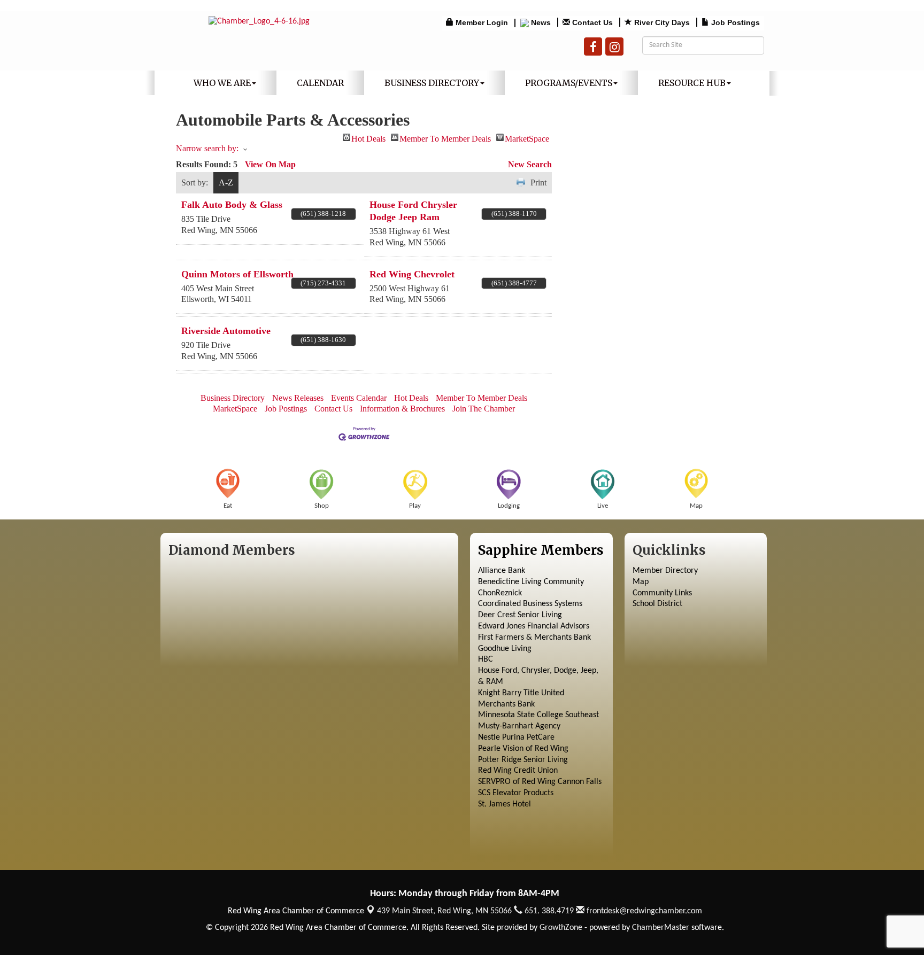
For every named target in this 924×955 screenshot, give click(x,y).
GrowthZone (561, 927)
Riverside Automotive (226, 330)
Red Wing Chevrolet (412, 274)
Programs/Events (568, 82)
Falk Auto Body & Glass (231, 204)
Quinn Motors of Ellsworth (237, 274)
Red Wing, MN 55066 (444, 911)
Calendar (320, 82)
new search (530, 164)
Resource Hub (692, 82)
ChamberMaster (660, 927)
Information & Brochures (402, 408)
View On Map (270, 164)
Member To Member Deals (445, 137)
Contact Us (333, 408)
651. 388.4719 (548, 911)
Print (538, 182)
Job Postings (286, 408)
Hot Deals (368, 137)
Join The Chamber (483, 408)
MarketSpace (527, 137)
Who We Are (222, 82)
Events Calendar (359, 397)
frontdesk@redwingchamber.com (643, 911)
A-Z (226, 182)
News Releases (298, 397)
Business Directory (431, 82)
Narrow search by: (207, 148)
